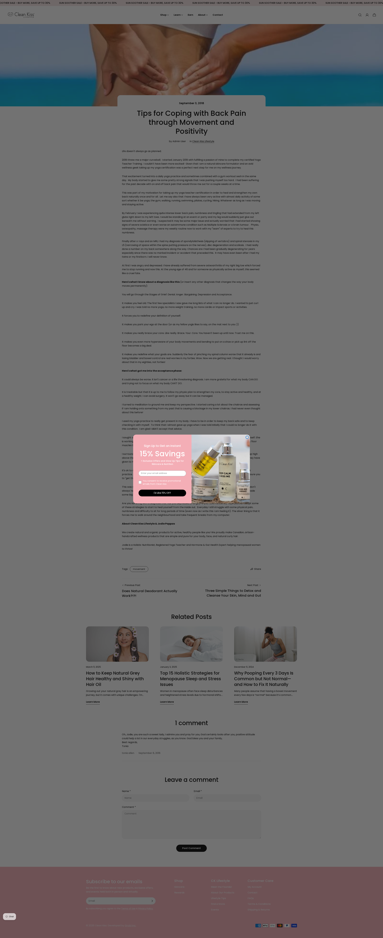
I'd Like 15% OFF (162, 493)
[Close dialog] (247, 437)
